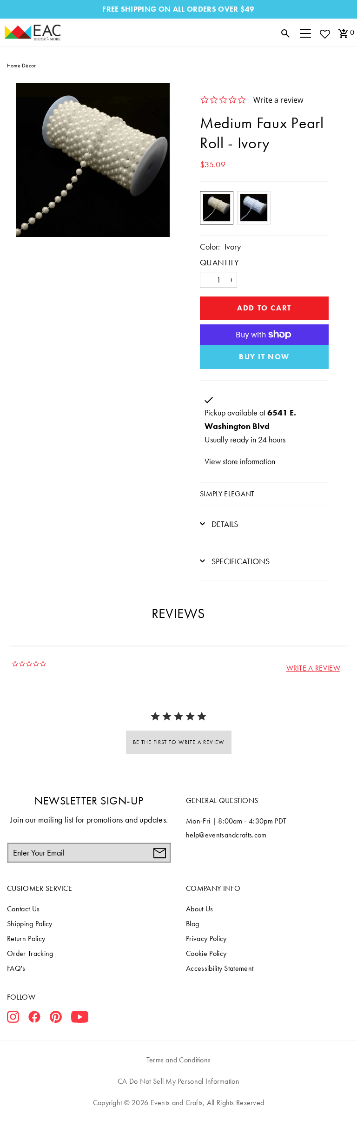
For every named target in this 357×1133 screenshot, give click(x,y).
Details (224, 524)
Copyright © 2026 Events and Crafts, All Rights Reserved (178, 1102)
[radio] (216, 207)
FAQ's (16, 968)
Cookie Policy (206, 953)
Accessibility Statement (219, 968)
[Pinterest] (56, 1019)
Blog (192, 924)
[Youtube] (79, 1019)
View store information (240, 461)
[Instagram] (13, 1019)
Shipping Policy (30, 924)
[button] (313, 668)
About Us (199, 909)
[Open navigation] (305, 32)
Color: (210, 246)
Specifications (240, 561)
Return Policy (26, 938)
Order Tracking (30, 953)
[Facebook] (34, 1019)
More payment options (264, 357)
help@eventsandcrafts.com (226, 835)
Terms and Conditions (178, 1060)
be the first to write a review (179, 742)
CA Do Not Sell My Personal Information (178, 1081)
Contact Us (23, 909)
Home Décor (21, 65)
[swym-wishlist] (324, 34)
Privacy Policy (206, 938)
